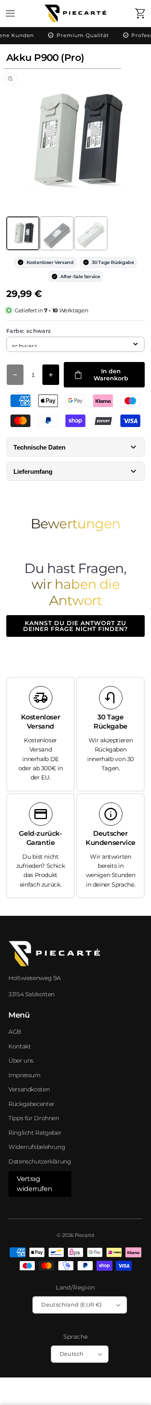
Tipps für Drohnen (33, 1118)
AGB (14, 1032)
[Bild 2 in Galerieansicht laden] (57, 233)
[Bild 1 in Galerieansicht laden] (23, 233)
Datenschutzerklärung (39, 1161)
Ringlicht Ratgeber (34, 1132)
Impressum (24, 1075)
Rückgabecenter (31, 1104)
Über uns (21, 1060)
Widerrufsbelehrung (36, 1147)
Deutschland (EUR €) (71, 1304)
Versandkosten (28, 1089)
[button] (10, 13)
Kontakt (19, 1046)
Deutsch (72, 1353)
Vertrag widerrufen (34, 1184)
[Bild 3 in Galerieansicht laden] (91, 233)
